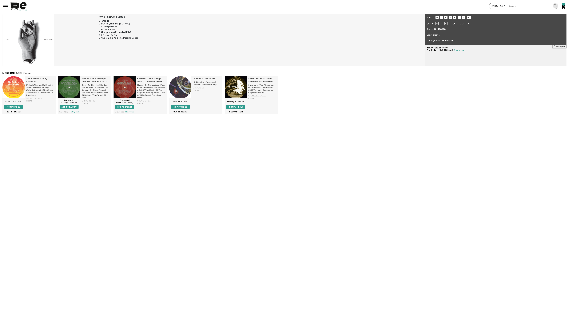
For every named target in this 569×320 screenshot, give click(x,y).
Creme (436, 34)
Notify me (559, 46)
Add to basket (69, 106)
